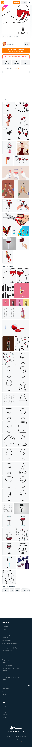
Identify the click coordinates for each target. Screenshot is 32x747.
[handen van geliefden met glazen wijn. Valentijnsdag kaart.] (9, 275)
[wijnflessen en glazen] (14, 371)
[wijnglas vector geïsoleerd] (8, 109)
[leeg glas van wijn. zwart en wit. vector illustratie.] (5, 371)
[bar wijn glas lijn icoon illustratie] (9, 593)
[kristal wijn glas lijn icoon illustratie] (9, 716)
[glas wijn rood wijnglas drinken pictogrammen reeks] (9, 565)
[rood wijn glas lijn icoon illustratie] (9, 634)
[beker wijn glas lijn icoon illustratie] (9, 510)
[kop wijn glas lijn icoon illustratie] (9, 675)
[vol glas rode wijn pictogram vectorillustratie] (9, 162)
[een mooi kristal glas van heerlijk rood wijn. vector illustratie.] (20, 356)
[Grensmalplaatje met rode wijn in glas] (10, 121)
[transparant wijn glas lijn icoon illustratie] (9, 689)
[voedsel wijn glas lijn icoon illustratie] (9, 538)
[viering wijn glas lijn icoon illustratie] (9, 496)
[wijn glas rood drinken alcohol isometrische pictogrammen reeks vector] (9, 408)
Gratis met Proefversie (16, 50)
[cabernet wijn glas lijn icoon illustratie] (9, 606)
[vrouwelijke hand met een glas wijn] (9, 134)
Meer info (6, 74)
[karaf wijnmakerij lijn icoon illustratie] (9, 661)
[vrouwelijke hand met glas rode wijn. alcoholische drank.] (9, 337)
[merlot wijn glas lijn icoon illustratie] (9, 524)
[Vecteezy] (2, 2)
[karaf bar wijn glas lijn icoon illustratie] (9, 579)
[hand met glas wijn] (9, 356)
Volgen (26, 44)
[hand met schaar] (15, 289)
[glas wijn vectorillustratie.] (9, 323)
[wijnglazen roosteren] (8, 175)
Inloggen (24, 2)
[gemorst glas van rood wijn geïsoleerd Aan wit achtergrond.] (15, 438)
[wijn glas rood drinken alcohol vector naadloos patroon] (9, 468)
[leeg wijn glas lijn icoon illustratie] (9, 620)
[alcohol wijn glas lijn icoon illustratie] (9, 703)
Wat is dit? (16, 68)
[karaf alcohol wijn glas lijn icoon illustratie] (9, 551)
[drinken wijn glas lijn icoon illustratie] (9, 648)
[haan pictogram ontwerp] (6, 301)
